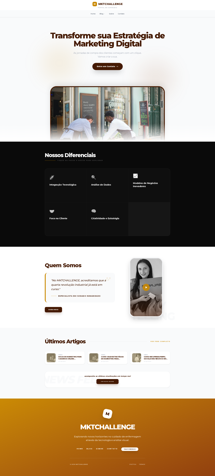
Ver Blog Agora (107, 381)
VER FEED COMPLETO (160, 341)
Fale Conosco (130, 449)
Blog (101, 14)
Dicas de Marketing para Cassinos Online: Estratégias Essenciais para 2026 (70, 360)
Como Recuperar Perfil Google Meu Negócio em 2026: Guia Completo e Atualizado (155, 360)
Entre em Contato (106, 66)
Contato (121, 14)
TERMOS (142, 464)
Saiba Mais (53, 309)
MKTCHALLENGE (108, 4)
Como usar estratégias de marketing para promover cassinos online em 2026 (112, 360)
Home (93, 14)
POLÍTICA (132, 464)
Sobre (111, 14)
